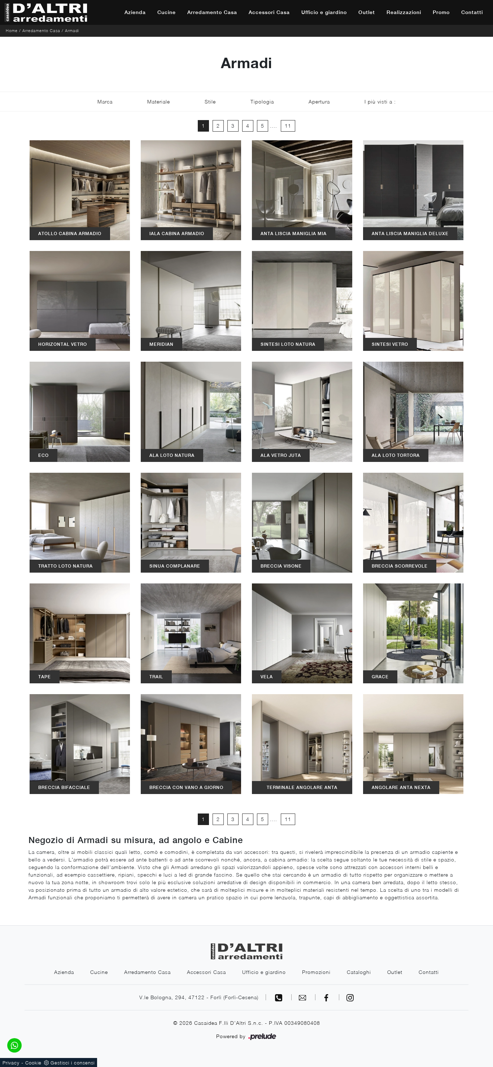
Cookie (33, 1063)
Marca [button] (105, 101)
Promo (441, 12)
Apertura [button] (319, 101)
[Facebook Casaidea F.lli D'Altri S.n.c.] (327, 997)
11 (288, 126)
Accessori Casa (269, 12)
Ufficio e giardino (324, 12)
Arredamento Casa (212, 12)
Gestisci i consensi (73, 1063)
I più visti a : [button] (380, 101)
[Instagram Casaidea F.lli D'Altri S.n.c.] (350, 997)
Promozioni (316, 972)
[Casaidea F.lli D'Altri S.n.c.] (45, 12)
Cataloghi (359, 972)
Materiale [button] (158, 101)
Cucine (166, 12)
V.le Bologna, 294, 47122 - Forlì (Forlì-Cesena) (198, 997)
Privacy (11, 1063)
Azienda (135, 12)
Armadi (72, 30)
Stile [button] (210, 101)
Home (12, 30)
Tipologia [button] (262, 101)
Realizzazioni (404, 12)
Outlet (366, 12)
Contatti (472, 12)
